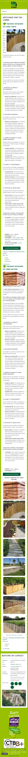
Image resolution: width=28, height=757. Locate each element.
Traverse (7, 259)
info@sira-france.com (15, 664)
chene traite (8, 261)
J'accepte (4, 753)
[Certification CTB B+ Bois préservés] (14, 743)
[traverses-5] (14, 586)
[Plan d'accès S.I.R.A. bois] (20, 683)
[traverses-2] (14, 529)
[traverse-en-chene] (14, 490)
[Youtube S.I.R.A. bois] (16, 683)
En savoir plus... (6, 264)
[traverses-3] (14, 548)
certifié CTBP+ (10, 244)
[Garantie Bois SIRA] (14, 732)
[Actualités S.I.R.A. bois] (12, 687)
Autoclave (7, 239)
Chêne (6, 258)
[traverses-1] (14, 510)
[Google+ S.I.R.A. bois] (12, 683)
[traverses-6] (14, 605)
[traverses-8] (14, 624)
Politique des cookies (14, 755)
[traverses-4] (14, 567)
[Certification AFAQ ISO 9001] (14, 721)
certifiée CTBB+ (19, 237)
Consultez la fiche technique (11, 248)
